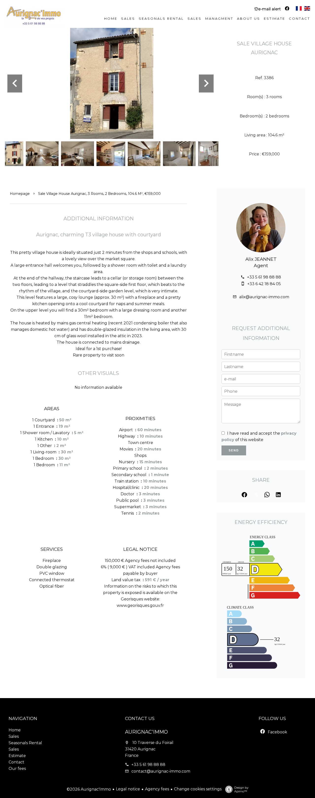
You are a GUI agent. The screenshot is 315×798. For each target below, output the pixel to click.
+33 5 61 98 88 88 (264, 277)
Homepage (20, 193)
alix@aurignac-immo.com (264, 297)
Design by (241, 789)
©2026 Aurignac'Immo (89, 789)
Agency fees (157, 789)
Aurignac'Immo (146, 732)
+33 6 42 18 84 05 (264, 283)
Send (234, 450)
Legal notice (128, 789)
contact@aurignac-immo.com (160, 771)
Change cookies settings (197, 789)
